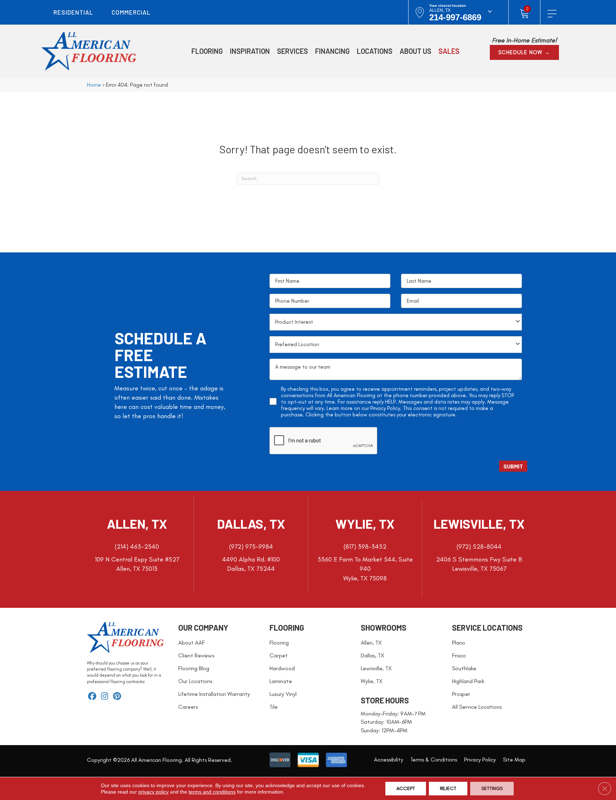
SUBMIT (513, 466)
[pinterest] (117, 697)
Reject (448, 788)
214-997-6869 (455, 17)
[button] (524, 52)
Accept (405, 788)
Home (94, 84)
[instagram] (104, 697)
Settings (492, 788)
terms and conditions (212, 792)
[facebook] (92, 697)
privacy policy (153, 792)
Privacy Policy (385, 408)
